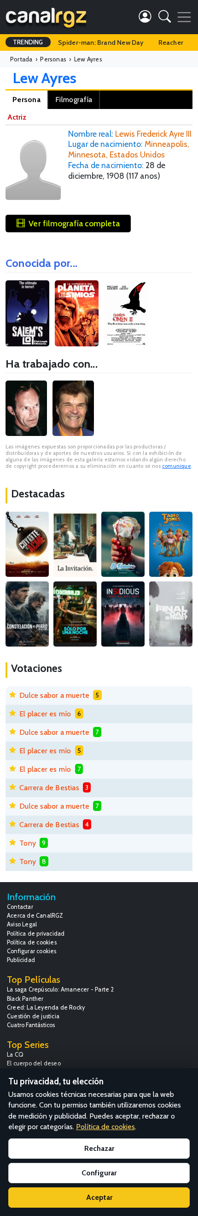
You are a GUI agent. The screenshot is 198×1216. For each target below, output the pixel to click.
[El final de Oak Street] (170, 614)
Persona (26, 99)
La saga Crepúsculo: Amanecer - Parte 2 (60, 989)
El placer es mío (45, 713)
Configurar (99, 1172)
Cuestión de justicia (33, 1016)
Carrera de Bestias (49, 787)
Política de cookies (32, 942)
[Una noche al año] (75, 614)
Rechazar (99, 1148)
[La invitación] (75, 544)
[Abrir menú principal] (184, 17)
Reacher (170, 42)
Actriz (16, 117)
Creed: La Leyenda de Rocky (46, 1007)
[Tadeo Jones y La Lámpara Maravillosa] (170, 544)
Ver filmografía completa (74, 223)
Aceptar (99, 1197)
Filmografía (73, 99)
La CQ (15, 1054)
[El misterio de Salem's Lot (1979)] (27, 313)
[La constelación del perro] (27, 614)
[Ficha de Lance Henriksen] (26, 408)
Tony (27, 843)
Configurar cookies (32, 951)
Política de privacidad (35, 933)
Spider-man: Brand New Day (101, 42)
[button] (164, 18)
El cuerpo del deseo (34, 1063)
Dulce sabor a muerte (54, 695)
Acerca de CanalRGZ (35, 915)
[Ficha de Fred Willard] (73, 408)
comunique (176, 466)
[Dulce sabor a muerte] (123, 544)
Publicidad (21, 959)
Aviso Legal (22, 924)
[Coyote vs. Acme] (27, 544)
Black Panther (25, 998)
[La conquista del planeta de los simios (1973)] (77, 313)
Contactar (20, 906)
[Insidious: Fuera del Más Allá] (123, 614)
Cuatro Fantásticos (31, 1025)
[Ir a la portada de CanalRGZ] (46, 17)
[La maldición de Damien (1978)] (126, 313)
